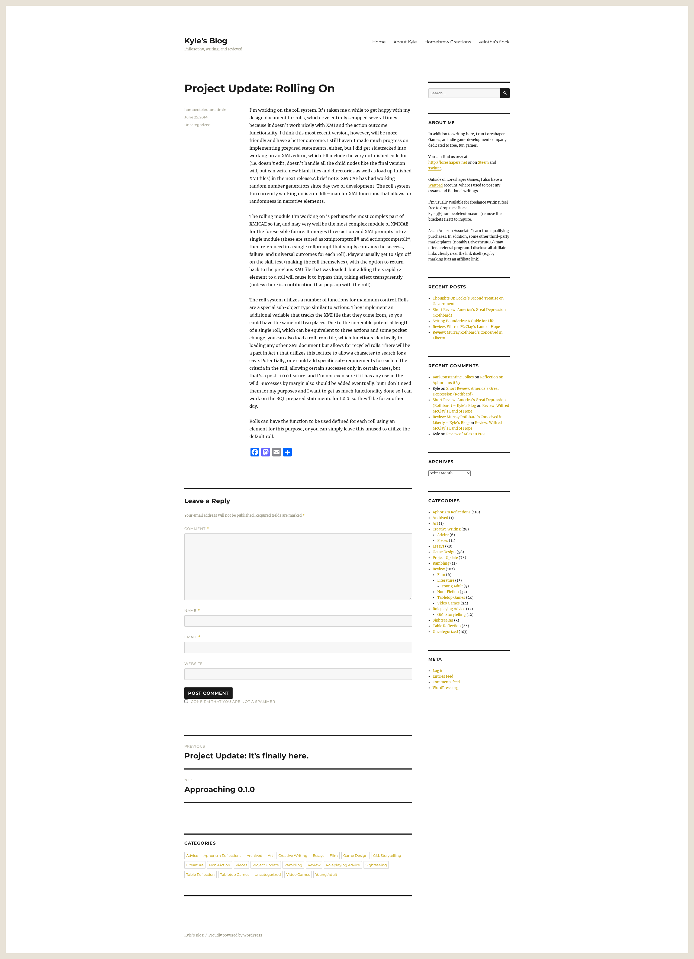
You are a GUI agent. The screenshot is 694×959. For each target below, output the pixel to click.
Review (314, 865)
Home (379, 41)
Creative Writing (292, 855)
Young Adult (326, 874)
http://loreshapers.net (447, 162)
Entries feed (443, 676)
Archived (254, 855)
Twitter (434, 168)
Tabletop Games (234, 874)
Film (334, 855)
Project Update (265, 865)
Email (192, 637)
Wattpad (435, 185)
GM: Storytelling (387, 855)
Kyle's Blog (205, 40)
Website (193, 663)
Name (192, 610)
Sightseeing (376, 865)
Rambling (293, 865)
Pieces (241, 865)
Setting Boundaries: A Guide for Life (463, 321)
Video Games (298, 874)
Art (270, 855)
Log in (438, 670)
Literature (195, 865)
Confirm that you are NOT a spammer (232, 701)
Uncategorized (197, 125)
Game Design (355, 855)
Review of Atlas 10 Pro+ (466, 434)
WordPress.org (445, 688)
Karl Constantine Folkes (453, 377)
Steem (483, 162)
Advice (192, 855)
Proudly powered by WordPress (235, 935)
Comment (196, 528)
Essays (318, 855)
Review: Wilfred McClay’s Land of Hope (466, 326)
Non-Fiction (219, 865)
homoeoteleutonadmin (205, 109)
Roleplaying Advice (343, 865)
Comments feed (446, 682)
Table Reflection (200, 874)
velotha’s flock (494, 41)
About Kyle (405, 41)
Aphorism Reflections (222, 855)
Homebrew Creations (448, 41)
